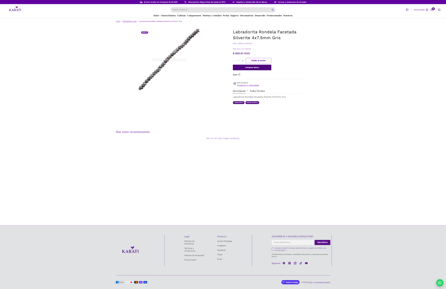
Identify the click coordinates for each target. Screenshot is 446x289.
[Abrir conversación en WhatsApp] (439, 10)
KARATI (310, 282)
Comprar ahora (252, 67)
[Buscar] (272, 9)
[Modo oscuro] (407, 9)
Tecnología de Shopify (322, 282)
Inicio (118, 21)
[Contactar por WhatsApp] (439, 282)
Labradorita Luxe (129, 21)
